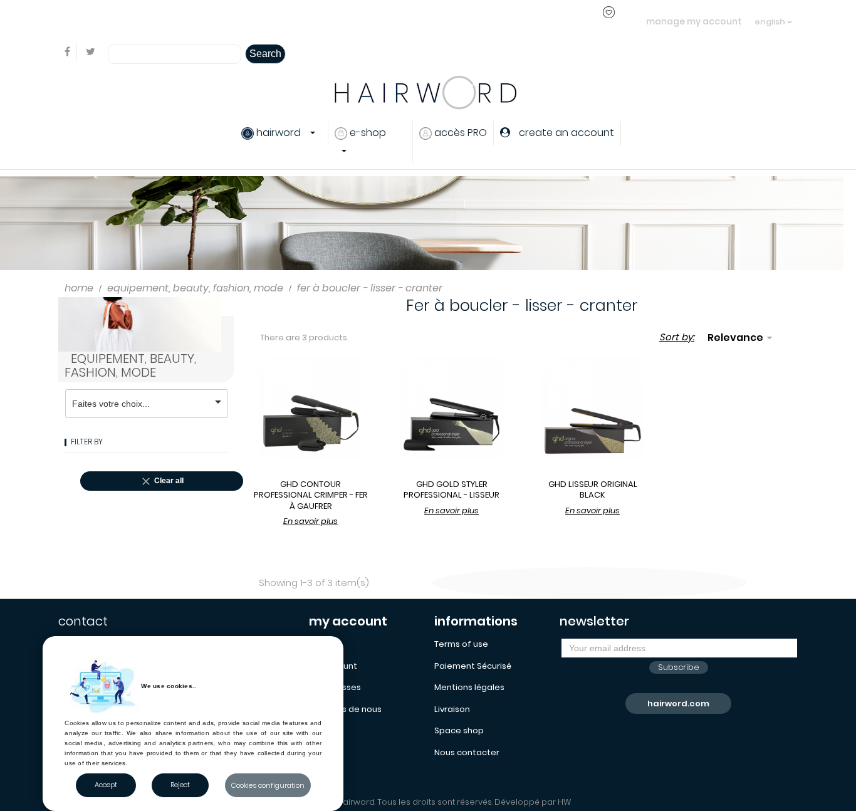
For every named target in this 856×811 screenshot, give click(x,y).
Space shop (459, 730)
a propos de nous (345, 709)
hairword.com (678, 703)
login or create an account (233, 21)
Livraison (452, 709)
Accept (106, 785)
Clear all (162, 481)
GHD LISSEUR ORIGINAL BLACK (592, 489)
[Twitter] (91, 52)
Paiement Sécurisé (472, 666)
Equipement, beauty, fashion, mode (130, 365)
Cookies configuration (268, 785)
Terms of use (461, 644)
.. (290, 21)
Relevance (741, 337)
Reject (180, 785)
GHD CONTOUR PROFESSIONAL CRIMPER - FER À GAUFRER (311, 495)
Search (265, 53)
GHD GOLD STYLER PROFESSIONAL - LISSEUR (451, 489)
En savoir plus (310, 521)
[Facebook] (67, 52)
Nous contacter (466, 752)
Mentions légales (469, 687)
